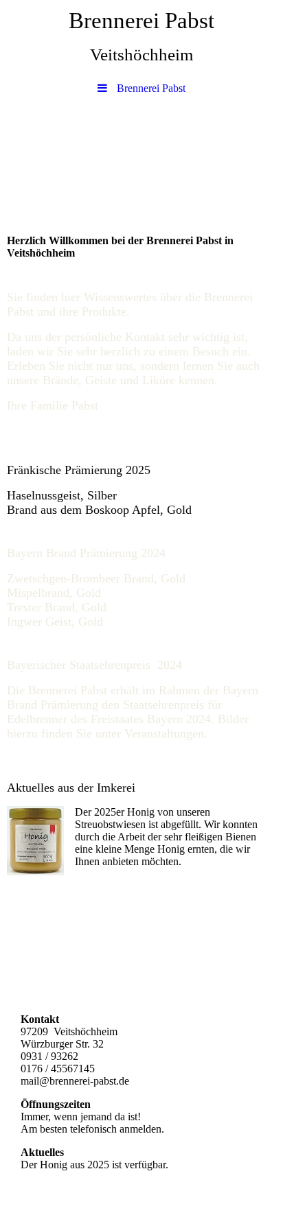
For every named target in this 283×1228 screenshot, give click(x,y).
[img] (141, 150)
